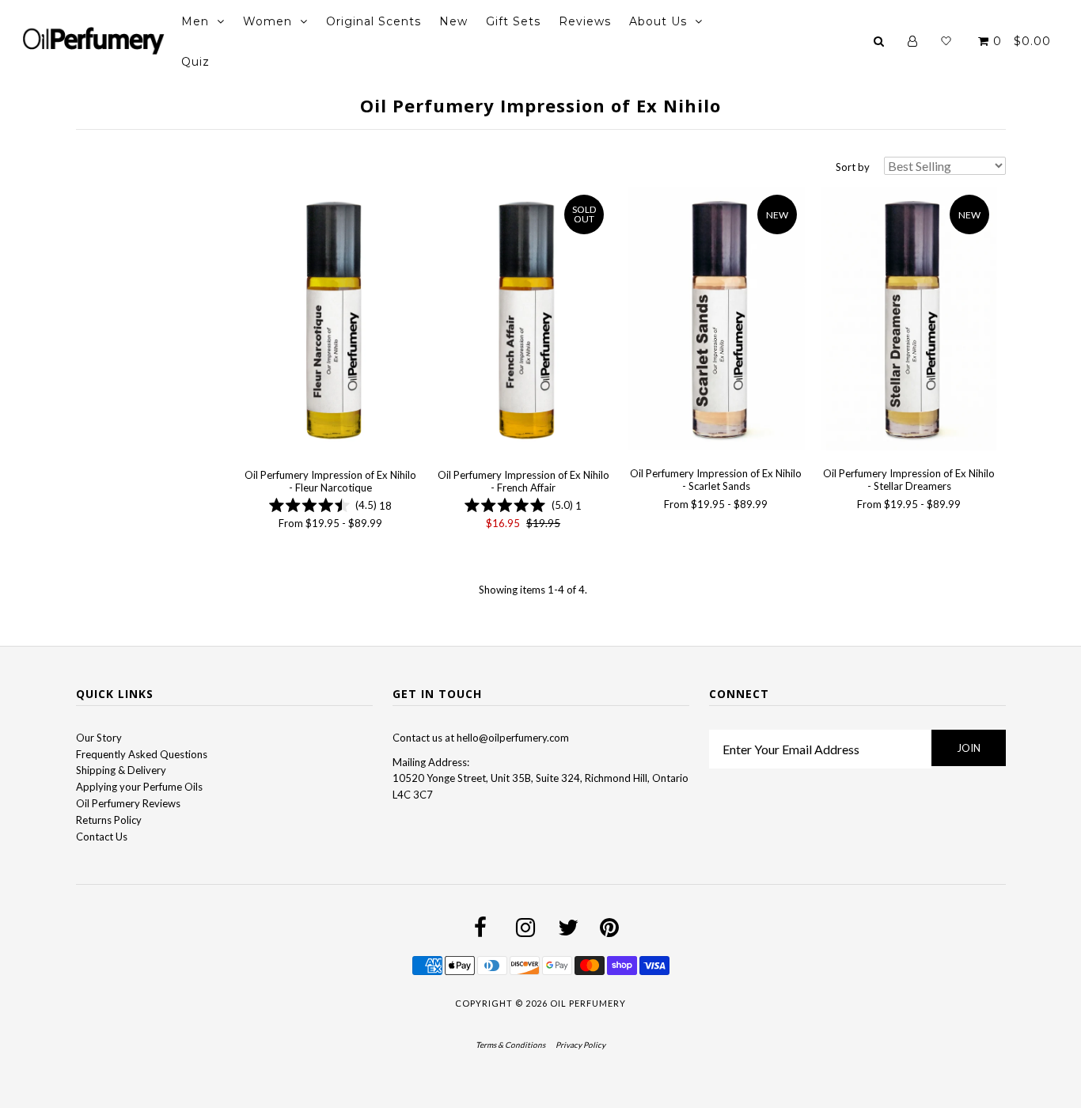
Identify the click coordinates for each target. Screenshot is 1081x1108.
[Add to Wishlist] (254, 199)
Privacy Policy (580, 1044)
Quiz (195, 62)
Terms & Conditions (510, 1044)
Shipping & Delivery (121, 770)
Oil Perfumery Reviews (128, 803)
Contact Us (101, 836)
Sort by (853, 167)
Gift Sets (513, 21)
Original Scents (373, 21)
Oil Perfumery (588, 1003)
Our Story (99, 737)
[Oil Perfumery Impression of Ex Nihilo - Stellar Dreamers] (909, 321)
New (453, 21)
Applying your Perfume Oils (139, 786)
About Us (658, 21)
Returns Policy (109, 820)
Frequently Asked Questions (141, 754)
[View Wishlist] (946, 41)
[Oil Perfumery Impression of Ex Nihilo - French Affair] (522, 322)
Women (267, 21)
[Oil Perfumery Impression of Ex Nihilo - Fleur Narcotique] (330, 322)
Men (195, 21)
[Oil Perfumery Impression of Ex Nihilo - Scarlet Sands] (716, 321)
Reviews (585, 21)
